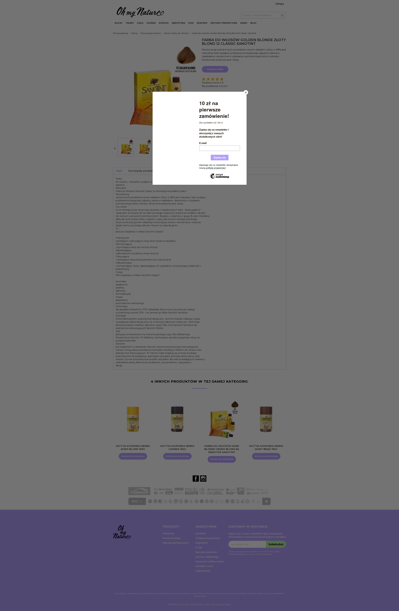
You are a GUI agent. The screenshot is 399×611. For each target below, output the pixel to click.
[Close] (245, 92)
